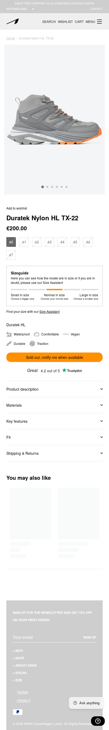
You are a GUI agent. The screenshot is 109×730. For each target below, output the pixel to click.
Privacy (24, 700)
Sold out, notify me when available (54, 357)
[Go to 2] (47, 187)
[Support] (98, 721)
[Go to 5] (62, 187)
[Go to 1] (42, 187)
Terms (22, 692)
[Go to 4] (57, 187)
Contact (96, 9)
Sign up (89, 637)
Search (49, 21)
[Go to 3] (52, 187)
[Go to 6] (66, 187)
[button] (94, 21)
